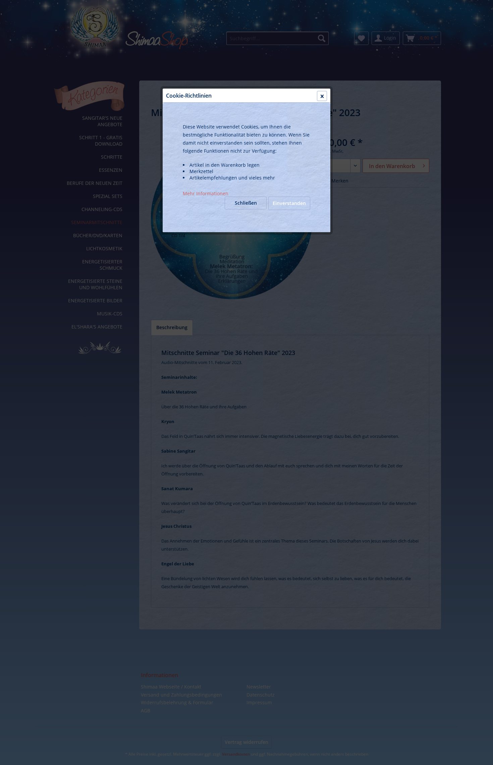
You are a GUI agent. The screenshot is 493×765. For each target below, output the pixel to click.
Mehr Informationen (205, 193)
